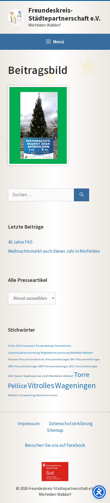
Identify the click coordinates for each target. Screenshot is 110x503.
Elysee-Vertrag (44, 345)
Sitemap (55, 430)
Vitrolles (41, 385)
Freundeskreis (62, 345)
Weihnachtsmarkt (47, 395)
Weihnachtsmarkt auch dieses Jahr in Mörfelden (54, 251)
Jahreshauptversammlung (24, 352)
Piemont (13, 359)
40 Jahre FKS (20, 242)
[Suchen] (81, 194)
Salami (18, 376)
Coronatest (28, 345)
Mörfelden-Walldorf (81, 352)
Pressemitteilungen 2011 (59, 366)
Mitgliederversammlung (55, 352)
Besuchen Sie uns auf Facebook (55, 445)
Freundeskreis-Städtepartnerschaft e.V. (64, 14)
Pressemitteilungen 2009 (29, 366)
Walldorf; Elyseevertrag (22, 395)
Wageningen (75, 385)
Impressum (29, 423)
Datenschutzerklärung (71, 423)
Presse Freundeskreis (32, 359)
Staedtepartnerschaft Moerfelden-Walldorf (48, 376)
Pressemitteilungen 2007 (60, 359)
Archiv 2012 (14, 345)
